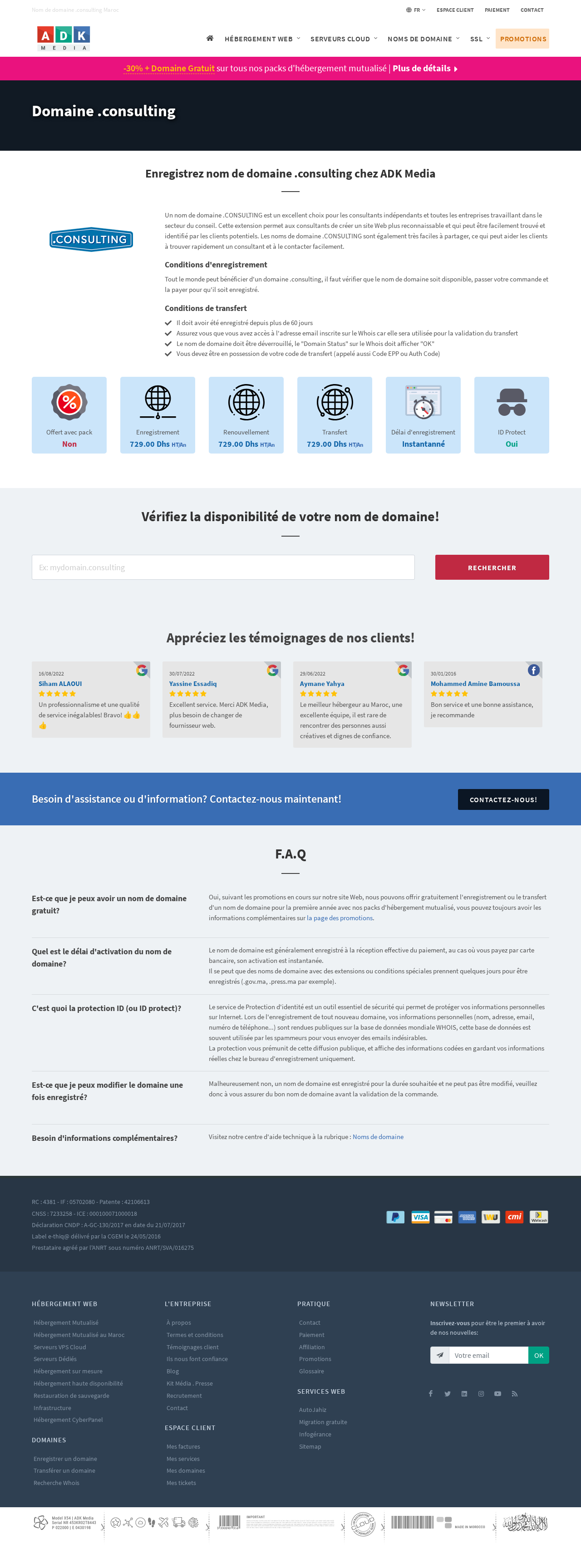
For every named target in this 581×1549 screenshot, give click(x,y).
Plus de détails (422, 68)
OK (538, 1355)
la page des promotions (340, 917)
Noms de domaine (378, 1136)
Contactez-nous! (503, 799)
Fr (416, 9)
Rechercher (492, 567)
